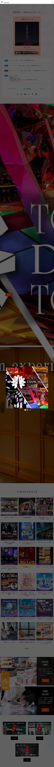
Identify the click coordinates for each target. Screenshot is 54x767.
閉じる (29, 410)
